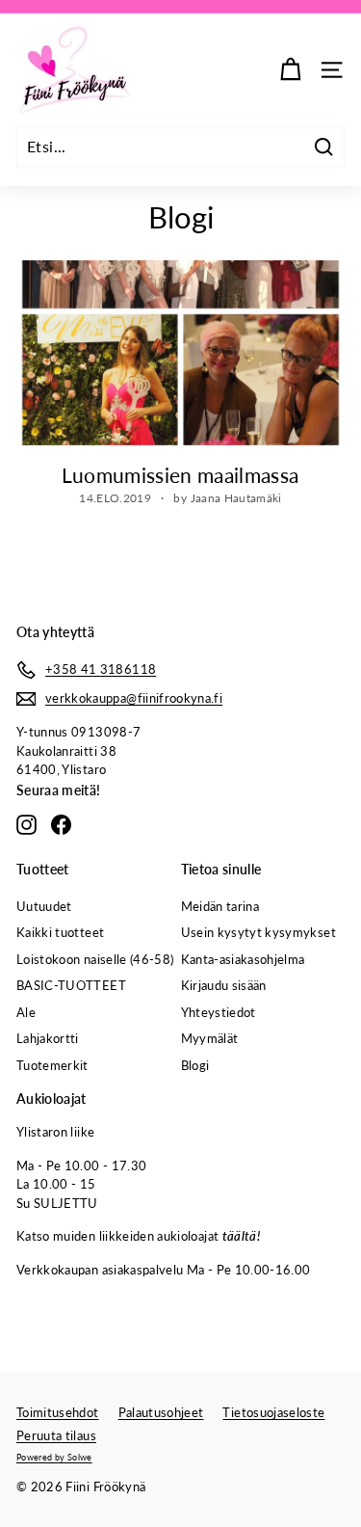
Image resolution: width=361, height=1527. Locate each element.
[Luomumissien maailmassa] (180, 352)
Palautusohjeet (161, 1412)
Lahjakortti (47, 1038)
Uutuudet (44, 906)
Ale (26, 1012)
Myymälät (210, 1038)
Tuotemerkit (52, 1065)
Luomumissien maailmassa (180, 475)
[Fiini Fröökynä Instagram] (26, 825)
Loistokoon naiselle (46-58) (94, 959)
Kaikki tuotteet (60, 932)
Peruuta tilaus (56, 1435)
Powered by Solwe (54, 1457)
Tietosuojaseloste (273, 1412)
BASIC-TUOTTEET (71, 985)
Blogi (195, 1065)
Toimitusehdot (57, 1412)
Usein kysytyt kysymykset (258, 932)
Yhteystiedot (218, 1012)
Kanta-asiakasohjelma (243, 959)
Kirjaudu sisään (224, 985)
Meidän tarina (220, 906)
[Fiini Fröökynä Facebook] (61, 825)
